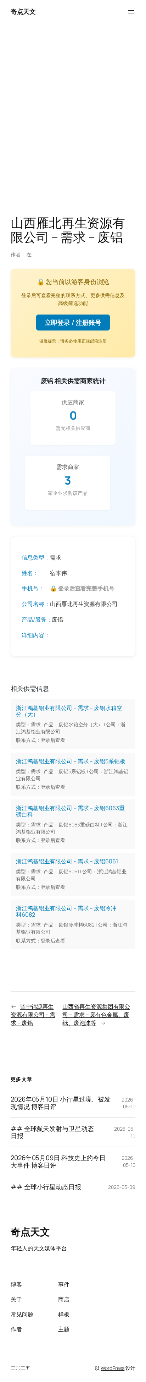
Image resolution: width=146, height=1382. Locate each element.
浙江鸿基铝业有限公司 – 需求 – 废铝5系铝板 (70, 761)
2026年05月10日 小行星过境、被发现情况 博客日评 (61, 1103)
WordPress (112, 1368)
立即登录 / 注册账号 (73, 322)
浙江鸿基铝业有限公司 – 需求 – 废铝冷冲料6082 (66, 911)
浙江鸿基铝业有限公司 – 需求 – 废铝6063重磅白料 (70, 811)
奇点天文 (23, 11)
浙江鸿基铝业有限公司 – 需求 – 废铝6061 (67, 861)
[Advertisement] (73, 121)
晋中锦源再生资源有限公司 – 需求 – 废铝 (33, 1014)
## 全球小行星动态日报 (46, 1187)
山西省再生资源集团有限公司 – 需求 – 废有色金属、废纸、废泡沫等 (96, 1014)
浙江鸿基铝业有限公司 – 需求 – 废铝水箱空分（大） (69, 711)
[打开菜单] (131, 11)
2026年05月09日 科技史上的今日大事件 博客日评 (58, 1161)
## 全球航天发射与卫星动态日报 (52, 1132)
